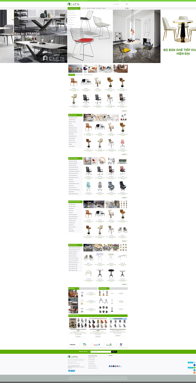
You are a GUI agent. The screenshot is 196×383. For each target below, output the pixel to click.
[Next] (191, 36)
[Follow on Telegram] (119, 366)
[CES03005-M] (122, 142)
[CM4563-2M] (100, 186)
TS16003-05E (91, 308)
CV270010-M (100, 176)
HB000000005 (121, 301)
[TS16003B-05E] (82, 301)
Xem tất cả (70, 26)
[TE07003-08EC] (100, 272)
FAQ (123, 0)
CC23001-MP (111, 235)
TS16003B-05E (91, 300)
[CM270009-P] (122, 98)
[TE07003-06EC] (122, 272)
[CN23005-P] (85, 81)
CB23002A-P (122, 88)
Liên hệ (104, 8)
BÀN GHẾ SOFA (72, 288)
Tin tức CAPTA (98, 8)
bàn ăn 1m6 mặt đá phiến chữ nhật (110, 376)
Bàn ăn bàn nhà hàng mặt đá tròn (103, 378)
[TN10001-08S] (88, 272)
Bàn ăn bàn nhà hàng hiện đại (90, 378)
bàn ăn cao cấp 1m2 (113, 378)
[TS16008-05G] (82, 294)
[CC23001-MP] (110, 98)
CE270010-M (88, 176)
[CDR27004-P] (122, 186)
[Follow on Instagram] (111, 366)
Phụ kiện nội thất (71, 24)
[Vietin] (98, 344)
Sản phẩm (93, 8)
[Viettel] (85, 344)
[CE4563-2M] (88, 186)
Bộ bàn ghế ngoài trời (72, 17)
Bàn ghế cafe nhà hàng (72, 15)
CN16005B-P (74, 88)
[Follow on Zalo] (121, 366)
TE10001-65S (111, 263)
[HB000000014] (112, 309)
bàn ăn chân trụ (119, 379)
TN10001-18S (122, 263)
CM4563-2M (100, 192)
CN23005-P (86, 88)
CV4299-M (122, 176)
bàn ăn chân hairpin (86, 379)
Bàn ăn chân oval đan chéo (104, 379)
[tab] (71, 75)
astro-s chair (73, 376)
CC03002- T (122, 235)
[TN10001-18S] (122, 257)
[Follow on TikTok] (113, 366)
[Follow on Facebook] (110, 366)
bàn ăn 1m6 (101, 376)
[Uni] (122, 344)
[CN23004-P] (98, 81)
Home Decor (70, 22)
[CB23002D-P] (110, 81)
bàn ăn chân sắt (113, 379)
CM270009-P (111, 176)
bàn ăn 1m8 (119, 376)
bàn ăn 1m (79, 376)
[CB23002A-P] (122, 81)
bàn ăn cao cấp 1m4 (121, 378)
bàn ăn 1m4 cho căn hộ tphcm (92, 376)
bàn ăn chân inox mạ (95, 379)
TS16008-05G (91, 292)
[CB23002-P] (73, 98)
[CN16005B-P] (73, 81)
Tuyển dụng (126, 0)
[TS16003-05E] (82, 309)
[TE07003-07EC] (111, 272)
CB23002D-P (110, 88)
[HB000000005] (112, 301)
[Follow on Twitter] (115, 366)
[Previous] (5, 36)
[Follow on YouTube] (117, 366)
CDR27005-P (111, 192)
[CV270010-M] (98, 98)
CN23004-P (98, 88)
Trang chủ (84, 8)
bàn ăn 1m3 (84, 376)
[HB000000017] (112, 294)
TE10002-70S (100, 263)
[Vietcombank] (110, 344)
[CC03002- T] (122, 229)
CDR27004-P (122, 192)
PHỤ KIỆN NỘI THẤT (103, 288)
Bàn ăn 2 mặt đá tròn (74, 378)
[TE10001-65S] (111, 257)
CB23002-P (100, 235)
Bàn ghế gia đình (71, 10)
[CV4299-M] (122, 170)
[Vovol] (73, 344)
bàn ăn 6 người (81, 378)
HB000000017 (121, 293)
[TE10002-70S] (100, 257)
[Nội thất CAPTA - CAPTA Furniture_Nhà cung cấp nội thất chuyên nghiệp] (73, 4)
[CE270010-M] (85, 98)
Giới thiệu (88, 8)
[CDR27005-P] (111, 186)
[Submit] (127, 4)
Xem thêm (78, 336)
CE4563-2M (88, 192)
